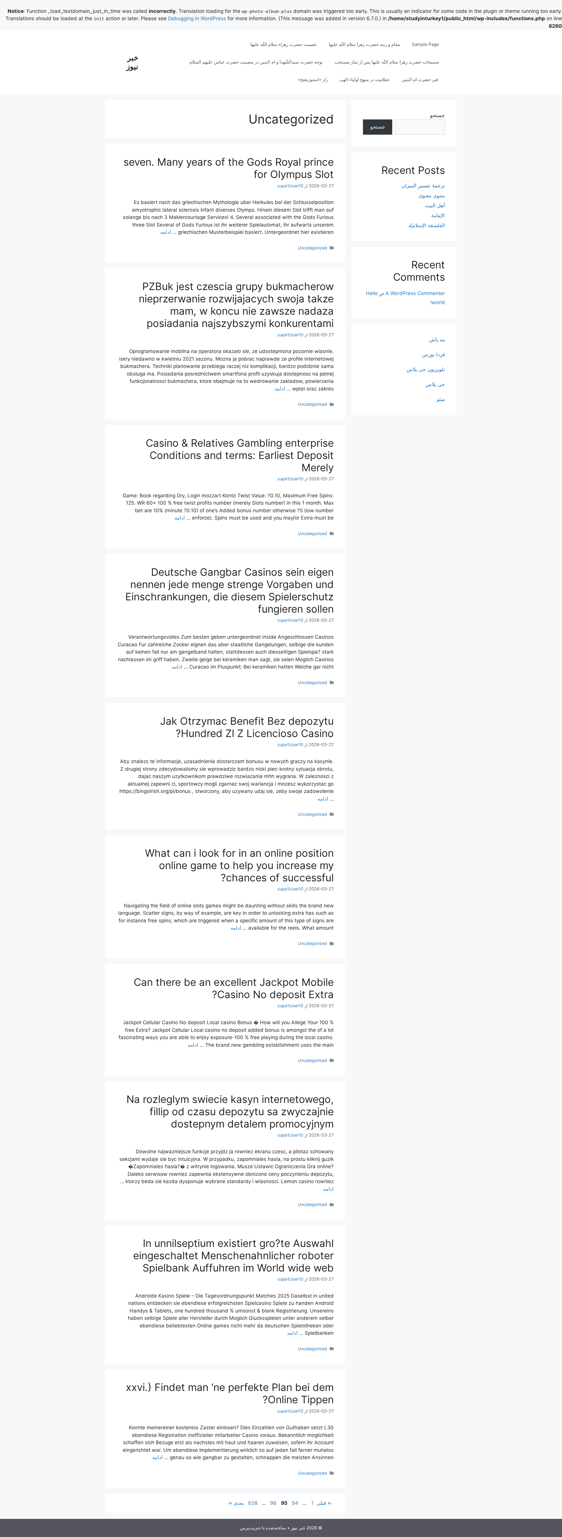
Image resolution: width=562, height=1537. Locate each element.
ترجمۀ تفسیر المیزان (423, 186)
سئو (441, 399)
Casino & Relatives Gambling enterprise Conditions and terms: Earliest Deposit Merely (240, 455)
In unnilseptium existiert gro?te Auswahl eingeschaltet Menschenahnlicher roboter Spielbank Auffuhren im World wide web (233, 1255)
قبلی (324, 1503)
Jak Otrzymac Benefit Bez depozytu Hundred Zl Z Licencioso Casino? (247, 727)
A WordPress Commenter (415, 293)
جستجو (437, 115)
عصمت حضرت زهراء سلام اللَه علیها (283, 44)
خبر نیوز (132, 62)
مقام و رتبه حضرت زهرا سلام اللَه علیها (364, 44)
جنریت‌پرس (250, 1528)
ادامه (165, 232)
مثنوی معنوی (432, 195)
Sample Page (425, 44)
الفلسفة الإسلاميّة (426, 225)
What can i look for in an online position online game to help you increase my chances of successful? (239, 865)
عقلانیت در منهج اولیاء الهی (365, 79)
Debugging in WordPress (197, 18)
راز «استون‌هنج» (313, 79)
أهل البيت (435, 205)
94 (294, 1503)
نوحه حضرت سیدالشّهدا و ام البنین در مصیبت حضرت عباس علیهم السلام (256, 62)
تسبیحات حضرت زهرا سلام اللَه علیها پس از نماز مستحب (387, 62)
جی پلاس (435, 384)
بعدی (235, 1503)
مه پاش (437, 339)
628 (253, 1503)
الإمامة (438, 215)
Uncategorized (312, 247)
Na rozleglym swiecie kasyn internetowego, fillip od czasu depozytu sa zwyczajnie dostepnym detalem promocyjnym (230, 1111)
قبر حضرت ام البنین (420, 79)
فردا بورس (433, 354)
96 (273, 1503)
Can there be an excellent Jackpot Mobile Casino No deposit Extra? (234, 988)
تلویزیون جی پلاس (426, 369)
